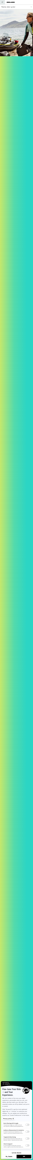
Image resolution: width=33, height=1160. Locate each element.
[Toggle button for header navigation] (2, 2)
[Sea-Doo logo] (10, 2)
